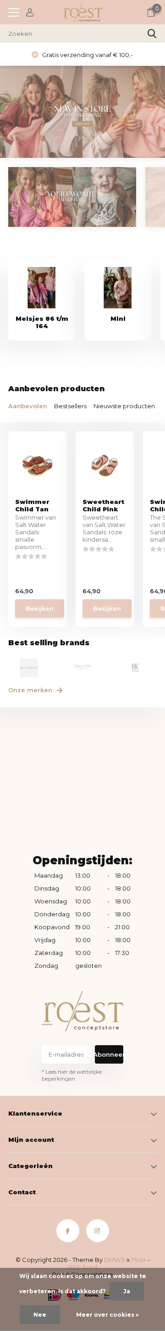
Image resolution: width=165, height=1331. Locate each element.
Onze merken (31, 690)
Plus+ (138, 1259)
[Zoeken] (152, 33)
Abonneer (109, 1054)
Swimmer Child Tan (32, 505)
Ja (126, 1291)
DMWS (114, 1259)
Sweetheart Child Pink (103, 505)
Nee (39, 1314)
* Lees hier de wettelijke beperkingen (72, 1075)
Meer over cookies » (107, 1314)
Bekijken (40, 608)
